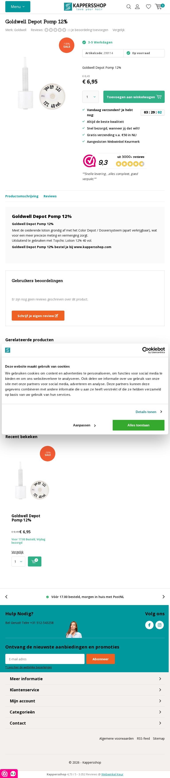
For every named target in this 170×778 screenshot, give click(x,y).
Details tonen (146, 411)
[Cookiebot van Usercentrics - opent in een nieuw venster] (145, 350)
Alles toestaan (138, 425)
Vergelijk (119, 30)
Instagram (159, 625)
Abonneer (101, 659)
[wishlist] (148, 6)
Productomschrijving (22, 196)
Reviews (50, 196)
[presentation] (8, 596)
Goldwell (20, 30)
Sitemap (159, 738)
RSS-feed (143, 738)
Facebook (149, 625)
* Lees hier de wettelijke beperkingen (28, 667)
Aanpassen (81, 425)
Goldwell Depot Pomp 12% (26, 518)
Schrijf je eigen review (36, 316)
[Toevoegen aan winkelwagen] (34, 561)
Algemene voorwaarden (116, 738)
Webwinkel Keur (112, 774)
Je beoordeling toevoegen (89, 30)
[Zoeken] (129, 6)
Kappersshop (91, 762)
